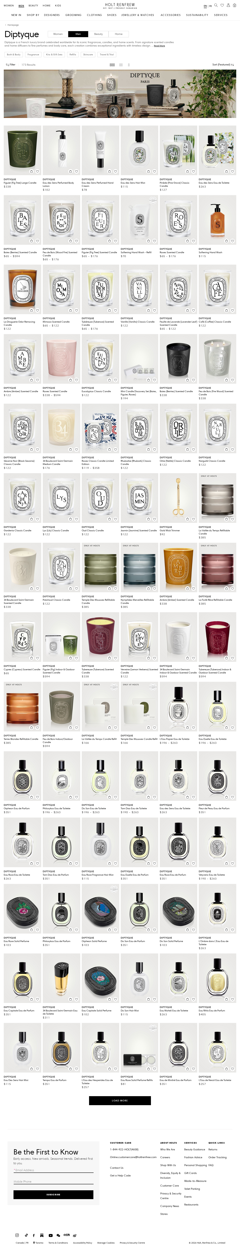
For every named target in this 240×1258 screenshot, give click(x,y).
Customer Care (169, 1185)
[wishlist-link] (222, 5)
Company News (169, 1206)
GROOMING (73, 15)
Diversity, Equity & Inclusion (170, 1175)
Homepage (13, 25)
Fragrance (33, 54)
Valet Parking (192, 1188)
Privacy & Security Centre (170, 1196)
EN (205, 6)
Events (188, 1196)
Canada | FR (22, 1243)
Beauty (33, 6)
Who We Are (167, 1149)
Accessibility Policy (82, 1242)
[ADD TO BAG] (31, 171)
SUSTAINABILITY (197, 15)
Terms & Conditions (58, 1242)
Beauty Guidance (194, 1149)
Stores (164, 1214)
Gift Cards (190, 1173)
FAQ (210, 1165)
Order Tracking (217, 1157)
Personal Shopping (195, 1165)
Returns (212, 1149)
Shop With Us (168, 1165)
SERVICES (221, 15)
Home (47, 6)
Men (21, 6)
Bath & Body (13, 54)
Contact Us (116, 1167)
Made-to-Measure (195, 1181)
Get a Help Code (120, 1175)
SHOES (112, 15)
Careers (165, 1157)
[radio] (112, 65)
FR (210, 6)
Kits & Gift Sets (54, 54)
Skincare (88, 54)
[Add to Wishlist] (37, 171)
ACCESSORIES (171, 15)
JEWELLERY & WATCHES (137, 15)
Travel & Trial (107, 54)
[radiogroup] (120, 65)
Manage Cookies (106, 1242)
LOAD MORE (120, 1100)
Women (9, 6)
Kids (58, 6)
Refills (73, 54)
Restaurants (191, 1204)
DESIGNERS (52, 15)
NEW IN (16, 15)
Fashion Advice (193, 1157)
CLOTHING (94, 15)
